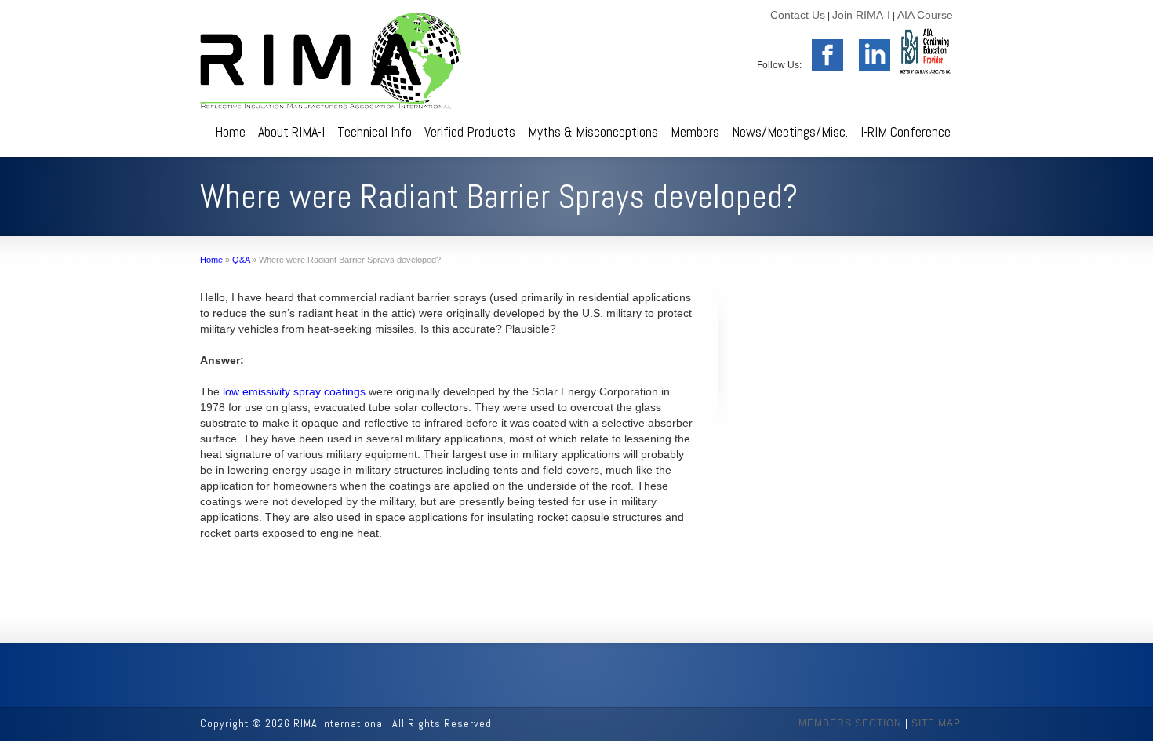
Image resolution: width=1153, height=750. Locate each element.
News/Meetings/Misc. (790, 131)
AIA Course (925, 15)
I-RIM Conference (905, 131)
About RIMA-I (291, 131)
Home (230, 131)
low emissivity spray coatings (294, 391)
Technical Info (374, 131)
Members (695, 131)
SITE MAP (936, 723)
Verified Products (469, 131)
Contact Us (797, 15)
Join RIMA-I (861, 15)
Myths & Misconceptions (593, 131)
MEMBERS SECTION (850, 723)
